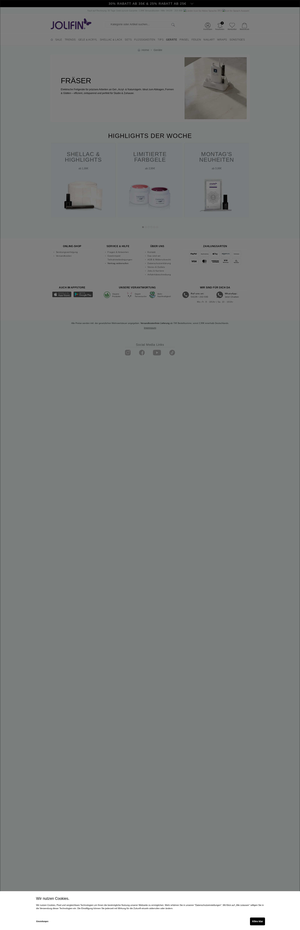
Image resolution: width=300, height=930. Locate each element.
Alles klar (257, 921)
